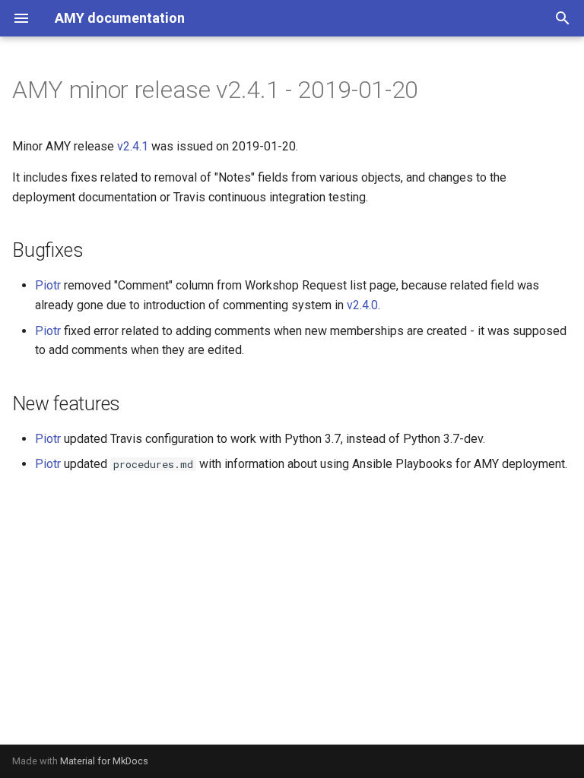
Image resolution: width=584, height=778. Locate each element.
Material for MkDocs (104, 761)
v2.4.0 (362, 305)
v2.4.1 (132, 146)
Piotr (48, 285)
